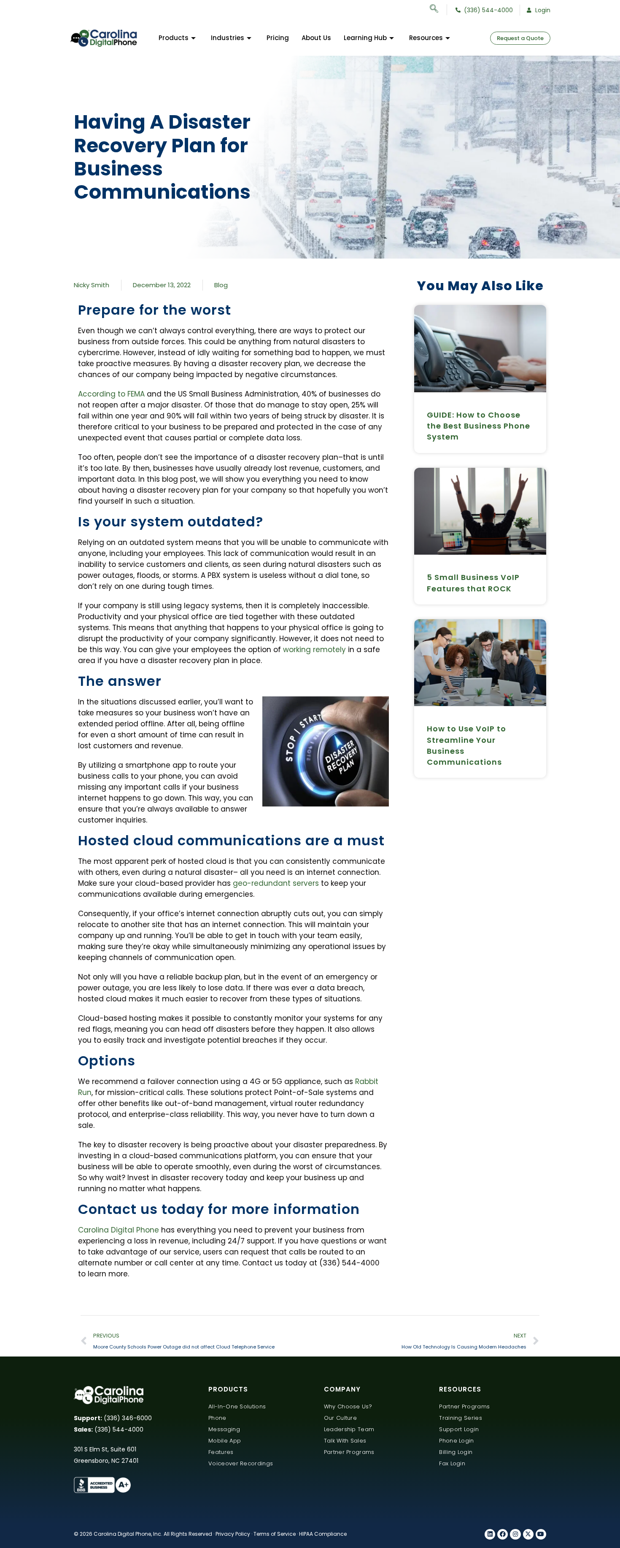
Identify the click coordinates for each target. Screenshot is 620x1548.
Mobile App (224, 1441)
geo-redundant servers (276, 883)
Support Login (459, 1429)
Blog (221, 284)
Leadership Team (349, 1429)
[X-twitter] (528, 1534)
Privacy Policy (233, 1533)
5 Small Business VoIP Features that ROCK (473, 582)
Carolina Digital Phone (118, 1230)
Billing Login (455, 1452)
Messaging (224, 1429)
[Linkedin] (490, 1534)
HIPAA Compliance (323, 1533)
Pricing (278, 37)
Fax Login (452, 1463)
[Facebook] (502, 1534)
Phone (217, 1418)
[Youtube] (541, 1534)
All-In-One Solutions (237, 1406)
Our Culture (340, 1418)
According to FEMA (112, 394)
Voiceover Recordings (240, 1463)
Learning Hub (365, 37)
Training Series (460, 1418)
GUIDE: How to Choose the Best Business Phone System (478, 426)
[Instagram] (515, 1534)
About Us (316, 37)
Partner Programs (349, 1452)
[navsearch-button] (438, 9)
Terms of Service (274, 1533)
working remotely (314, 650)
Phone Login (456, 1441)
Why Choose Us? (348, 1406)
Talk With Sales (345, 1441)
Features (220, 1452)
